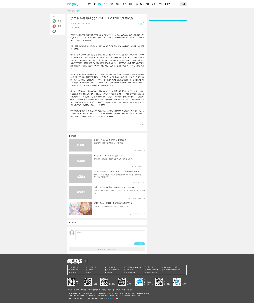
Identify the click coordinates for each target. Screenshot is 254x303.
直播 (130, 4)
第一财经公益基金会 (151, 272)
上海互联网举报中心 (119, 290)
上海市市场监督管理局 (94, 290)
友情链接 (129, 290)
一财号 (123, 4)
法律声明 (76, 290)
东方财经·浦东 (72, 272)
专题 (153, 4)
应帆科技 (109, 272)
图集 (147, 4)
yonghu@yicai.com (102, 295)
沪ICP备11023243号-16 (73, 293)
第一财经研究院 (73, 270)
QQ (59, 31)
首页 (89, 4)
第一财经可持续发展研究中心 (173, 270)
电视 (136, 4)
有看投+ (90, 272)
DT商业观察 (129, 270)
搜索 (168, 4)
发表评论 (139, 244)
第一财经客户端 (73, 267)
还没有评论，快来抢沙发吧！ (107, 249)
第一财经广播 (149, 267)
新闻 (100, 4)
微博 (59, 26)
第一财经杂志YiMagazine (133, 267)
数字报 (160, 4)
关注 (105, 4)
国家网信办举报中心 (107, 290)
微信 (59, 21)
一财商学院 (91, 270)
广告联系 (70, 290)
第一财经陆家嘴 (130, 272)
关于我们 (83, 290)
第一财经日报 (110, 267)
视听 (111, 4)
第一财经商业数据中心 (151, 270)
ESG (142, 4)
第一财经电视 (92, 267)
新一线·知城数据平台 (112, 270)
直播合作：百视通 (104, 298)
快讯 (117, 4)
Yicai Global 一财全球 (170, 267)
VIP (94, 4)
